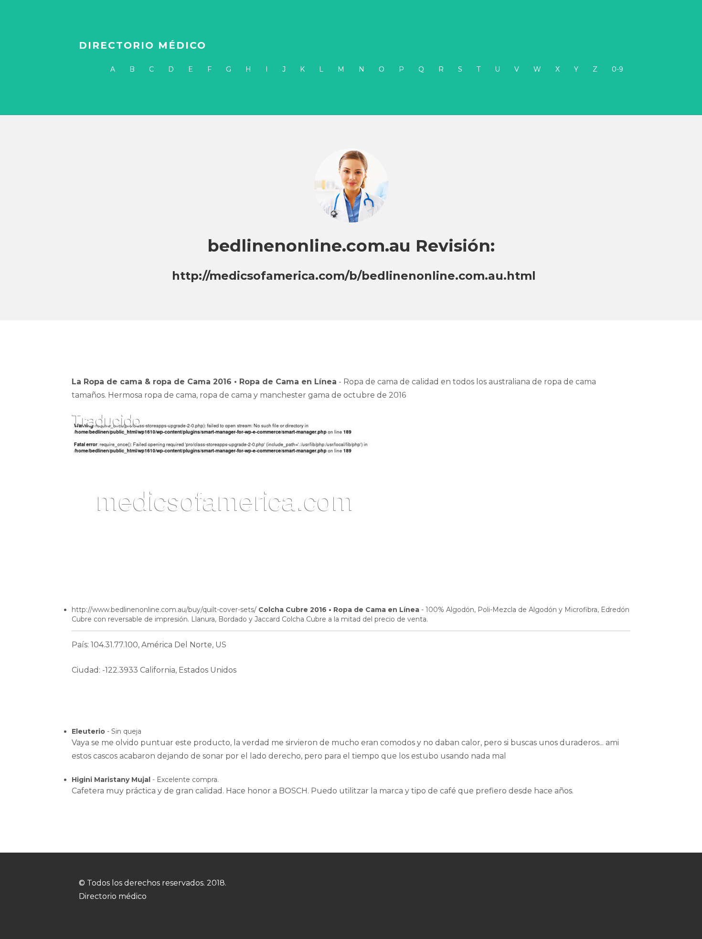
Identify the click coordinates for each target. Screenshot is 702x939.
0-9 (617, 69)
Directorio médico (142, 45)
